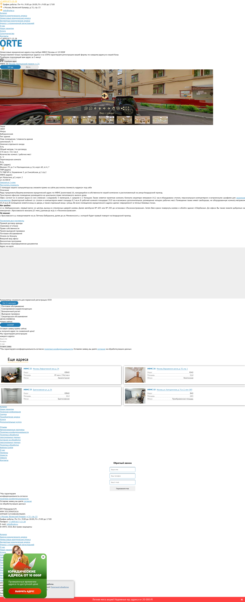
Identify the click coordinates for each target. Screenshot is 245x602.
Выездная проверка (11, 314)
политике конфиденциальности (58, 349)
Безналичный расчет (11, 311)
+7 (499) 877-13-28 (8, 1)
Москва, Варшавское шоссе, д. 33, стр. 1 (172, 369)
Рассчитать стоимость (9, 185)
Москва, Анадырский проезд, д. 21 (24, 63)
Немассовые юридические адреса (15, 18)
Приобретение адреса (10, 417)
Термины (4, 452)
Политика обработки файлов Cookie (9, 446)
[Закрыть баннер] (43, 557)
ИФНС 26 (151, 368)
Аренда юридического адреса (13, 15)
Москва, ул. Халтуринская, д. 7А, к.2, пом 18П (174, 389)
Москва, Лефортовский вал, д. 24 (46, 369)
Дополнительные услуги (11, 422)
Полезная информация (10, 411)
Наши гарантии (7, 28)
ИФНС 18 (151, 389)
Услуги (3, 31)
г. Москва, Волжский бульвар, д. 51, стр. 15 (19, 516)
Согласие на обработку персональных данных (10, 441)
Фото (28, 67)
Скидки (3, 414)
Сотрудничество (7, 33)
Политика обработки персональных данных (10, 436)
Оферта (3, 457)
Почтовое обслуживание (13, 306)
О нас (2, 26)
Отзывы (3, 427)
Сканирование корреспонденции (17, 308)
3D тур (10, 67)
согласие (101, 349)
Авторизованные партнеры (12, 429)
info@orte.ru (8, 10)
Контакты (4, 36)
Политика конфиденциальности (14, 432)
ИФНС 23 (28, 389)
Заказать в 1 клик (8, 182)
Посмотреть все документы (12, 220)
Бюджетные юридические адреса (15, 20)
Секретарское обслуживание (14, 316)
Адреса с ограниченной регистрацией (17, 23)
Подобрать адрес (10, 61)
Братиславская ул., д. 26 (42, 389)
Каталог (3, 13)
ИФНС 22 (28, 368)
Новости (4, 455)
